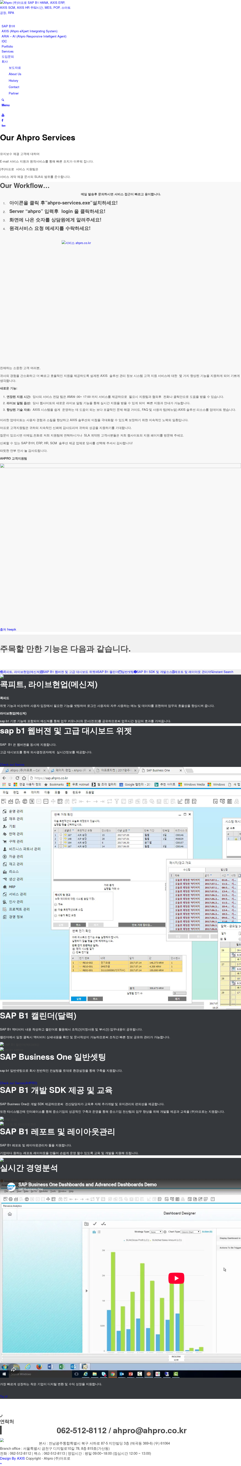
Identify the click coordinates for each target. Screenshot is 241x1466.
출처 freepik (8, 629)
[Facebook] (2, 120)
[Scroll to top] (1, 1463)
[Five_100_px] (3, 125)
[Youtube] (3, 115)
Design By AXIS (12, 1458)
